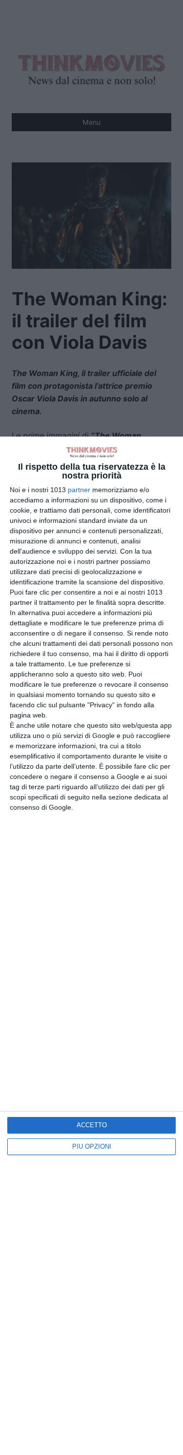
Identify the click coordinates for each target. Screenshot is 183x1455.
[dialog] (91, 946)
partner (79, 489)
